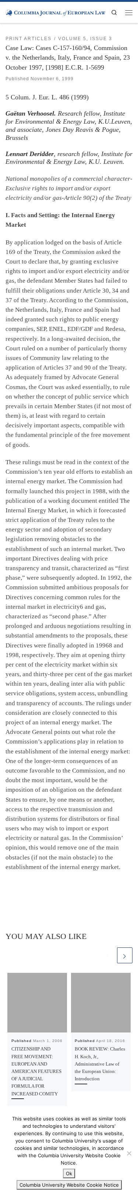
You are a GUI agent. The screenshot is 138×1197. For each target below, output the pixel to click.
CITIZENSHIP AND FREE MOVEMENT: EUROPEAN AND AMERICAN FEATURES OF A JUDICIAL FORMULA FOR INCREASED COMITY (36, 1071)
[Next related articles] (124, 955)
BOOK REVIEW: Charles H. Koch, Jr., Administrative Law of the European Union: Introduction (100, 1063)
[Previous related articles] (108, 955)
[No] (128, 1153)
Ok (69, 1173)
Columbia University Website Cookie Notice (69, 1185)
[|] (55, 12)
